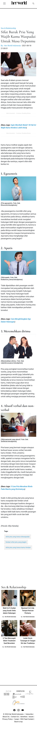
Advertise (23, 717)
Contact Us (15, 717)
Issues (31, 717)
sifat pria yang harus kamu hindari (18, 547)
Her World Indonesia (10, 616)
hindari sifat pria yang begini (16, 542)
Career (16, 719)
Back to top (18, 722)
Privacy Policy (7, 719)
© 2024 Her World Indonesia (13, 714)
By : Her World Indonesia (11, 46)
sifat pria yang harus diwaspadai (17, 537)
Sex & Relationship (8, 28)
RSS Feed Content (27, 719)
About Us (6, 717)
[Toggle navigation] (4, 3)
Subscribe (29, 714)
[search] (33, 3)
